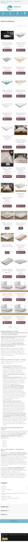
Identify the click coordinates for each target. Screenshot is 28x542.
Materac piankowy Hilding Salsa (21, 68)
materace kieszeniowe (21, 476)
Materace (4, 486)
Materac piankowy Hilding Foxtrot (7, 68)
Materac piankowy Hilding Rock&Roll (7, 90)
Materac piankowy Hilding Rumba (21, 43)
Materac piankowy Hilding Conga (7, 136)
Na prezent (4, 499)
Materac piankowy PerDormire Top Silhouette (7, 224)
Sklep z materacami (5, 452)
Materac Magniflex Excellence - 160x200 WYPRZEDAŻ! (20, 141)
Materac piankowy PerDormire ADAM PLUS (7, 44)
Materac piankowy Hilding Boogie (7, 113)
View (7, 228)
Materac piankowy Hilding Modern (21, 113)
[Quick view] (9, 41)
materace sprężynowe (10, 476)
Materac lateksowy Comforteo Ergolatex (7, 270)
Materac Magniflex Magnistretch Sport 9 (7, 294)
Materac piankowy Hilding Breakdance (21, 90)
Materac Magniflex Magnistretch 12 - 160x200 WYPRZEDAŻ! (7, 199)
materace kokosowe (8, 477)
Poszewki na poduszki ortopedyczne (10, 498)
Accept (4, 538)
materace (5, 377)
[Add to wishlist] (5, 41)
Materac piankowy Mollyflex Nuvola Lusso (21, 271)
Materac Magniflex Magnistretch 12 (21, 317)
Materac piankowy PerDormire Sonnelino (7, 245)
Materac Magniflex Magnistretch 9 (21, 294)
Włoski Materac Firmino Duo (21, 194)
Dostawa (3, 1)
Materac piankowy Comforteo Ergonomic (21, 246)
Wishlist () (4, 3)
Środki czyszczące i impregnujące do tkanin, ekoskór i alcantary (14, 494)
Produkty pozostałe (6, 489)
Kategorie (4, 483)
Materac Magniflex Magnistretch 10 (7, 317)
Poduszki (4, 487)
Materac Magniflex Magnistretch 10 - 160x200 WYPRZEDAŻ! (21, 170)
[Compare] (7, 41)
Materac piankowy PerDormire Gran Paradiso (21, 224)
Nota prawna (9, 1)
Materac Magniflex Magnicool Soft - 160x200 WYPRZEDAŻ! (7, 170)
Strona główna (17, 1)
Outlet (3, 491)
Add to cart (8, 50)
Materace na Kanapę (6, 496)
